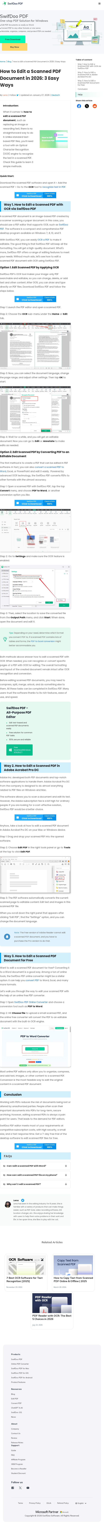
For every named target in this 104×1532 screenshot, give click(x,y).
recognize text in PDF (54, 187)
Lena (16, 1200)
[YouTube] (27, 1487)
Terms (20, 1503)
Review (14, 1438)
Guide (13, 1450)
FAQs (80, 94)
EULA (49, 1503)
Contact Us (15, 1433)
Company (15, 1429)
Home (2, 61)
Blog (9, 61)
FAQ (13, 1455)
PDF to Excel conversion (43, 641)
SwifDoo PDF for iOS (20, 1373)
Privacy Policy (34, 1503)
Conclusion (83, 89)
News (13, 1417)
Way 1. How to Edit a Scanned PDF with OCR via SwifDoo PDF (89, 66)
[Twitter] (20, 1487)
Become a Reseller (18, 1469)
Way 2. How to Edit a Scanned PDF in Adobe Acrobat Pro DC (88, 74)
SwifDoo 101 (16, 1412)
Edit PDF (14, 1399)
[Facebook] (12, 1487)
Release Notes (17, 1442)
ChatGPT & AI (17, 1408)
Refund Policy (63, 1503)
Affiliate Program (18, 1459)
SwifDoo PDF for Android (21, 1377)
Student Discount (18, 1473)
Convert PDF (16, 1403)
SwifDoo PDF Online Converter (31, 1002)
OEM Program (17, 1464)
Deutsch (55, 95)
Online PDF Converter (20, 1364)
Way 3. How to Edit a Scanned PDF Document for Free (88, 83)
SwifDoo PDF (16, 1359)
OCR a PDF (43, 239)
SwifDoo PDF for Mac (20, 1368)
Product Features (18, 1382)
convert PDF (32, 980)
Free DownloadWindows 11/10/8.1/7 (22, 750)
